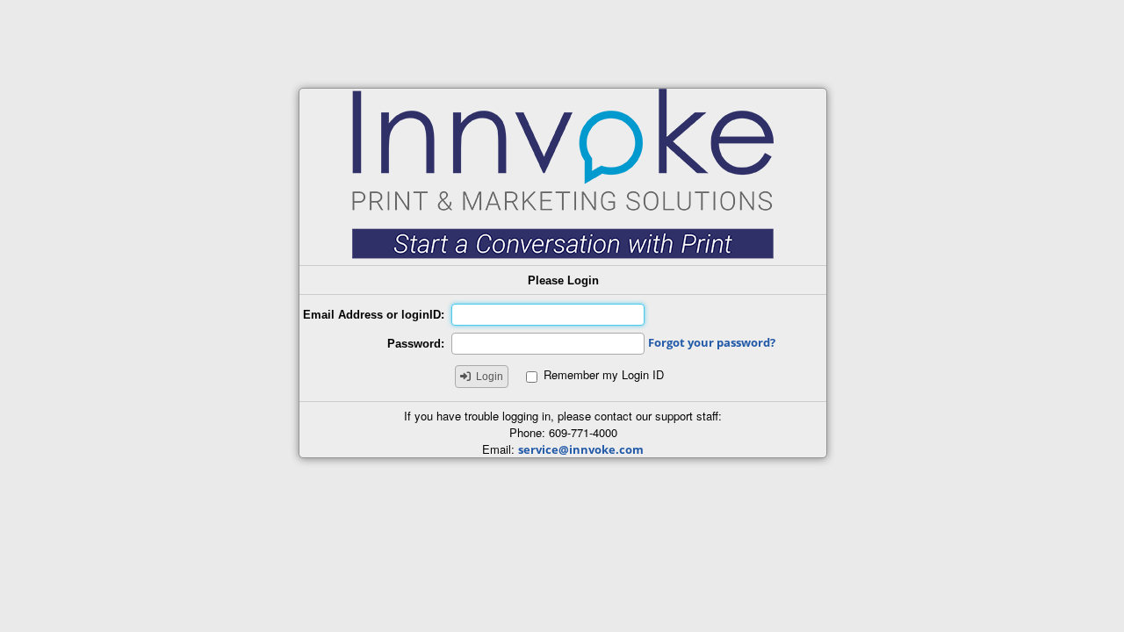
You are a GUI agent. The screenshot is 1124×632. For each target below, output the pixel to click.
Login (489, 376)
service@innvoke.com (581, 449)
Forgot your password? (711, 342)
